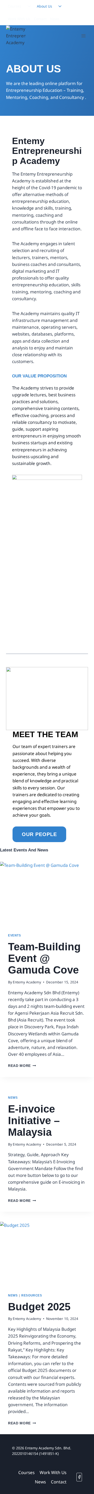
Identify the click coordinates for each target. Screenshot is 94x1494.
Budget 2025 (39, 1307)
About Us (44, 6)
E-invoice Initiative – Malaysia (34, 1120)
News (54, 18)
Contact (40, 18)
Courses (14, 6)
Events (14, 935)
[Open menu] (83, 36)
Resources (31, 1295)
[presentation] (47, 893)
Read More (22, 1066)
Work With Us (19, 18)
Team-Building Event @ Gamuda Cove (44, 958)
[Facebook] (79, 1477)
